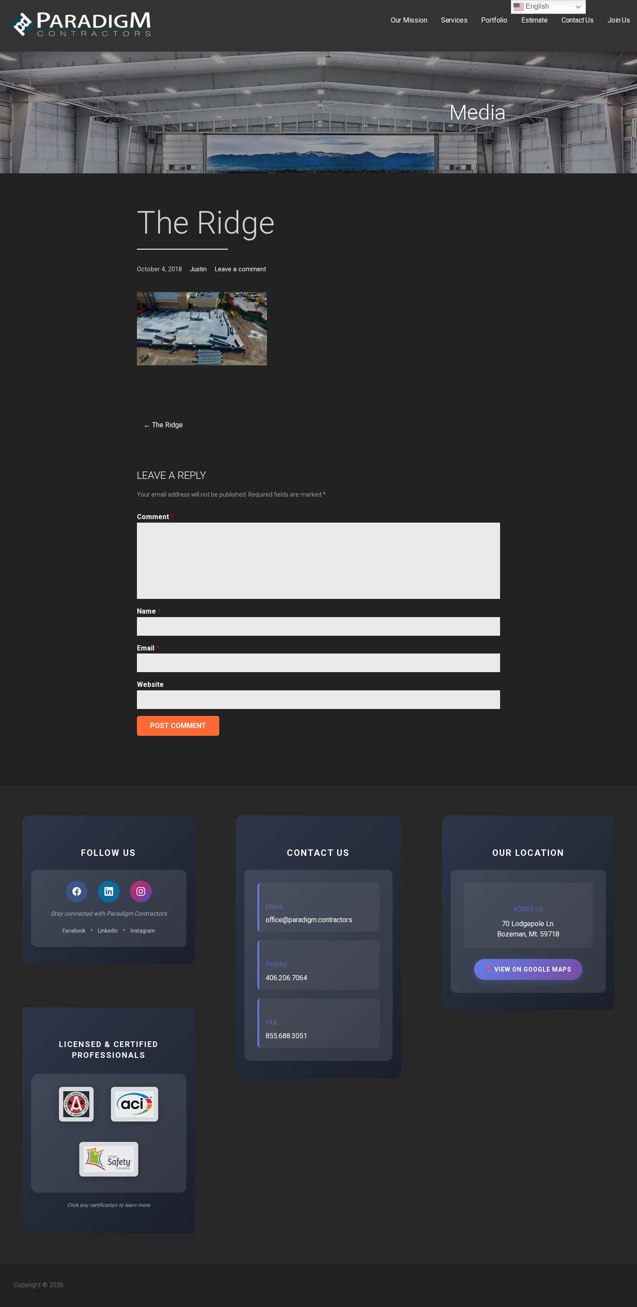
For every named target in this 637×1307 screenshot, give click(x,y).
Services (454, 20)
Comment (155, 517)
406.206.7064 (286, 978)
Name (149, 611)
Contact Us (578, 20)
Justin (198, 269)
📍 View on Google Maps (528, 969)
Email (148, 648)
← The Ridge (163, 425)
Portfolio (494, 20)
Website (150, 684)
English (536, 6)
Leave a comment (240, 269)
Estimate (534, 20)
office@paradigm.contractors (309, 920)
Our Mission (409, 20)
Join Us (619, 20)
